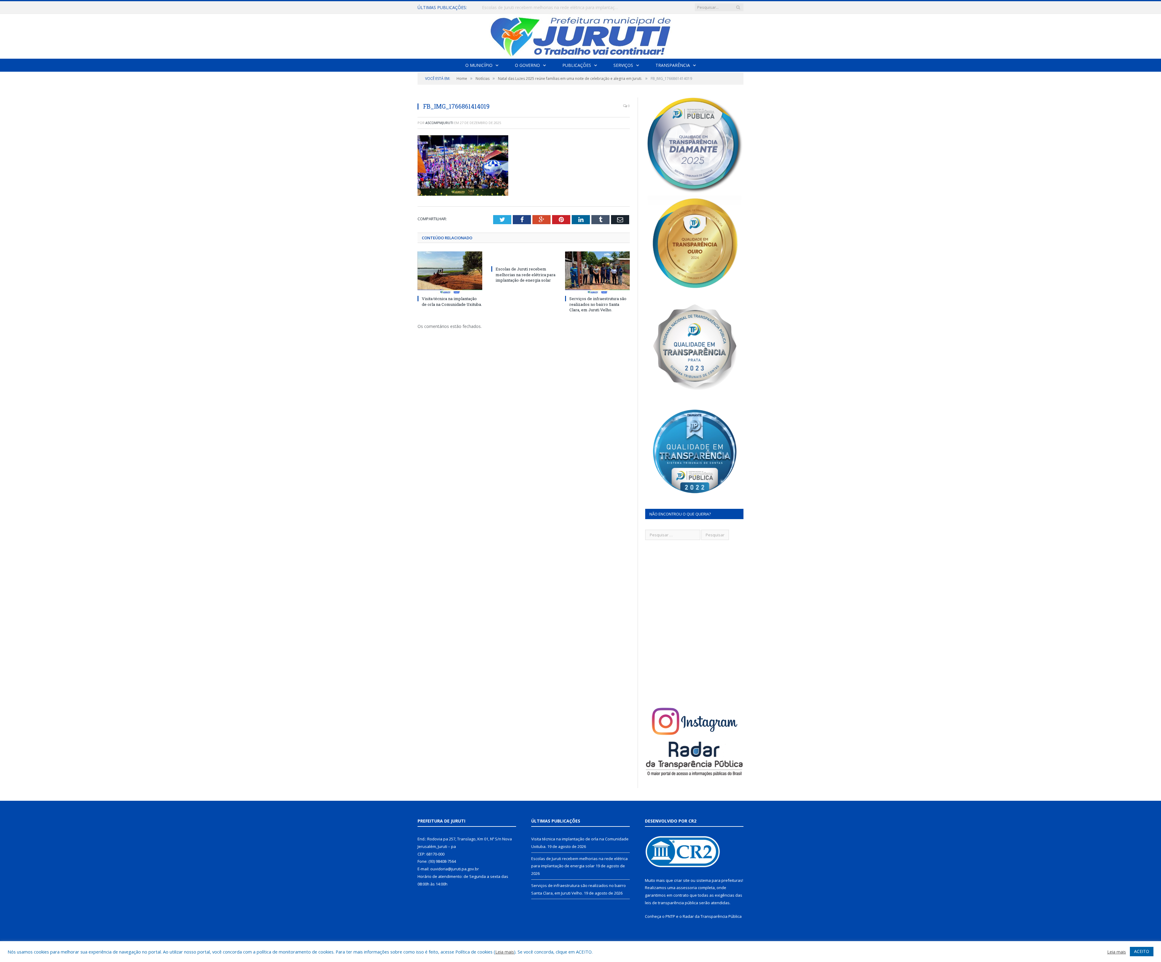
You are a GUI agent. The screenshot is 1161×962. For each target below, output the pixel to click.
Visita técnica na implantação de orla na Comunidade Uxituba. (452, 301)
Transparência (672, 65)
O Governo (527, 65)
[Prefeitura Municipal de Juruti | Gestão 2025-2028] (580, 35)
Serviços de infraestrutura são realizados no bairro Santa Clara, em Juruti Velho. (597, 304)
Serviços (623, 65)
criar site (682, 880)
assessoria (686, 887)
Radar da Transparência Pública (712, 916)
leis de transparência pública (671, 902)
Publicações (576, 65)
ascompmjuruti (439, 122)
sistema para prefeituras (719, 880)
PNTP (670, 916)
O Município (479, 65)
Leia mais (504, 952)
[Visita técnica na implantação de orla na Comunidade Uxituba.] (450, 272)
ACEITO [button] (1141, 951)
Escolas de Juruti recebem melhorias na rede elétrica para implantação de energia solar (551, 7)
